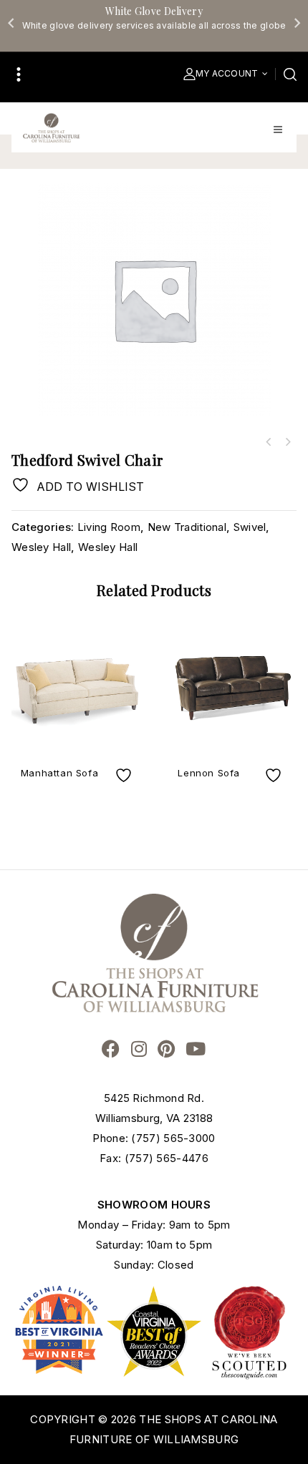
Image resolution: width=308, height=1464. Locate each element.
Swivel (250, 527)
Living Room (108, 527)
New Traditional (187, 527)
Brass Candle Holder (268, 442)
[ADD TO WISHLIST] (125, 775)
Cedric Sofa (287, 442)
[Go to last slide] (11, 22)
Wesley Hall (41, 547)
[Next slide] (296, 22)
